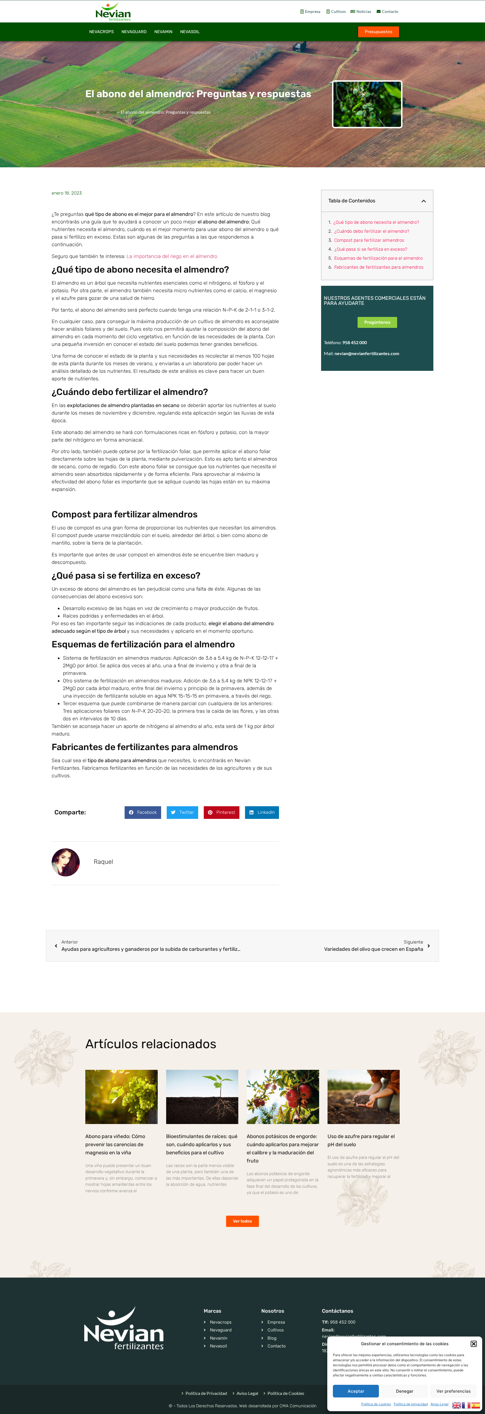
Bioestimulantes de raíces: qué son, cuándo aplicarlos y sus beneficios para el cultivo (201, 1144)
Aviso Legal (440, 1404)
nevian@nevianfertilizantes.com (367, 353)
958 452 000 (354, 342)
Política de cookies (376, 1404)
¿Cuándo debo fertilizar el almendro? (371, 231)
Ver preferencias (453, 1391)
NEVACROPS (101, 31)
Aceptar (356, 1391)
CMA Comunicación (298, 1405)
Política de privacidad (411, 1404)
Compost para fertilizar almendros (369, 240)
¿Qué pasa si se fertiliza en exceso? (371, 249)
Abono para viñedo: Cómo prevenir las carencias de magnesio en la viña (115, 1144)
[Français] (466, 1405)
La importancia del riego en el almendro (172, 256)
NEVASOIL (190, 31)
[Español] (476, 1405)
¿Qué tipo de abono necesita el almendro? (376, 222)
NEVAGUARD (134, 31)
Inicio (90, 112)
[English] (457, 1405)
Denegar (404, 1391)
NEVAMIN (163, 31)
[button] (474, 1344)
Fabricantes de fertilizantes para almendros (379, 267)
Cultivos (108, 112)
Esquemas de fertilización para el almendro (378, 258)
